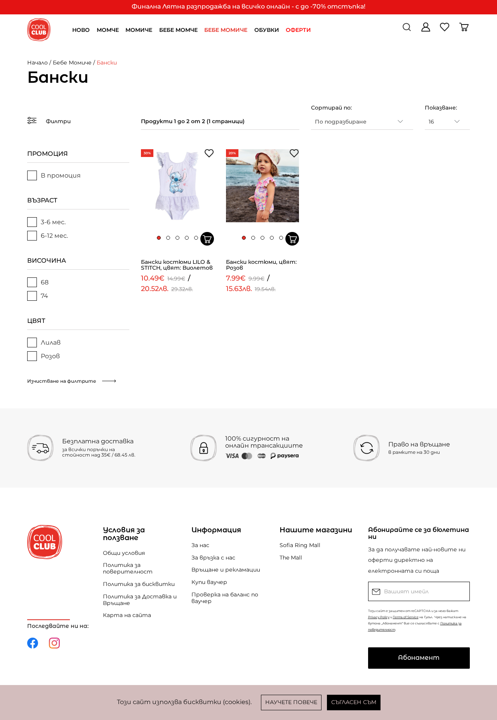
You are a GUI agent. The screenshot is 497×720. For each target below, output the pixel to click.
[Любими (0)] (445, 29)
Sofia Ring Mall (300, 545)
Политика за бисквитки (139, 584)
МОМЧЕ (108, 29)
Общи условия (124, 552)
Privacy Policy (378, 617)
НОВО (81, 29)
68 (45, 282)
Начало (37, 62)
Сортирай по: (331, 107)
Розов (50, 356)
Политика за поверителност (128, 568)
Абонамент (419, 657)
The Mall (291, 557)
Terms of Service (406, 617)
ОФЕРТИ (298, 29)
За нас (200, 545)
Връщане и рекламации (225, 569)
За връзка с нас (213, 557)
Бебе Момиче (72, 62)
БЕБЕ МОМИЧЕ (225, 29)
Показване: (441, 107)
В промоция (61, 175)
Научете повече (291, 702)
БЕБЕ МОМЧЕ (178, 29)
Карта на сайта (127, 615)
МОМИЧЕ (138, 29)
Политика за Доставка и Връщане (140, 600)
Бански (107, 62)
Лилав (51, 342)
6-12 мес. (54, 235)
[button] (158, 238)
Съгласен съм (353, 702)
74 (44, 296)
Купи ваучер (209, 582)
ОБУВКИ (266, 29)
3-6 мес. (53, 222)
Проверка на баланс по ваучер (224, 598)
